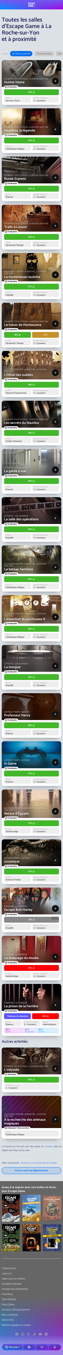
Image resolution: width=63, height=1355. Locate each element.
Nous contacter (10, 1314)
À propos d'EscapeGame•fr (16, 1309)
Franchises (7, 1294)
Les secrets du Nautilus (21, 423)
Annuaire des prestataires (15, 1289)
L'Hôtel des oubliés (18, 375)
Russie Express (15, 179)
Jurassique (11, 861)
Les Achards (36, 1162)
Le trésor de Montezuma (22, 325)
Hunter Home (14, 82)
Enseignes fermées (11, 1283)
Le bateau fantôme (18, 569)
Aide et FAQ (8, 1319)
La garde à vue (15, 471)
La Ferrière (51, 1162)
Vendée (48, 1146)
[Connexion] (55, 1347)
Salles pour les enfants (13, 1278)
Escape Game (31, 4)
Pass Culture (8, 1304)
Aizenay (25, 1162)
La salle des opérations (21, 519)
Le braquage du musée (21, 958)
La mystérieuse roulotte (22, 277)
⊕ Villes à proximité (21, 53)
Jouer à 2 (7, 1273)
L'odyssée (11, 1070)
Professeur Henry (17, 715)
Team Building (9, 1299)
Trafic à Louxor (15, 227)
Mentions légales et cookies (16, 1325)
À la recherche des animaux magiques (25, 1121)
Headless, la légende (19, 130)
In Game (10, 763)
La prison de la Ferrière (21, 1006)
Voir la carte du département (31, 1170)
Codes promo (9, 1268)
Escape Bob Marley (18, 910)
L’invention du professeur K (24, 619)
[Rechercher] (42, 1347)
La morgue (12, 667)
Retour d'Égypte (16, 813)
